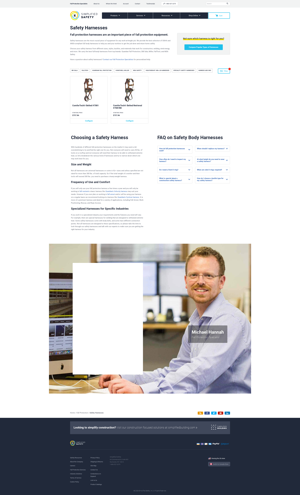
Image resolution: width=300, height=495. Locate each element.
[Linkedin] (227, 413)
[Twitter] (214, 413)
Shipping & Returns (96, 462)
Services (139, 16)
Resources (166, 16)
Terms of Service (75, 478)
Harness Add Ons (205, 70)
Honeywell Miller (122, 70)
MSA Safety (137, 70)
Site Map (93, 466)
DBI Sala (75, 70)
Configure (89, 121)
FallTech (85, 70)
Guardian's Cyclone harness (128, 197)
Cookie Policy (74, 482)
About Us (96, 4)
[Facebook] (207, 413)
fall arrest (111, 194)
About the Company (76, 462)
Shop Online (194, 16)
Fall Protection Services (78, 470)
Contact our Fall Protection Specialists (118, 59)
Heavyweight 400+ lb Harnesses (157, 70)
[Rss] (200, 413)
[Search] (227, 4)
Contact (137, 4)
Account (126, 4)
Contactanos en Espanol (95, 475)
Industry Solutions (76, 474)
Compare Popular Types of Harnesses (203, 47)
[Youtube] (220, 413)
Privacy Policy (95, 458)
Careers (72, 466)
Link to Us (93, 480)
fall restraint (84, 191)
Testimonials (150, 4)
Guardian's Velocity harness (116, 191)
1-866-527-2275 (170, 4)
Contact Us (94, 470)
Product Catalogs (96, 484)
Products (114, 16)
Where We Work (111, 4)
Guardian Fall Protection (102, 70)
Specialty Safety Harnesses (183, 70)
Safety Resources (76, 458)
